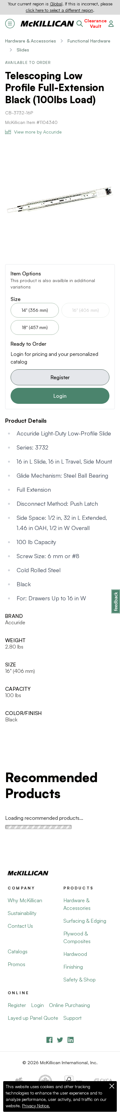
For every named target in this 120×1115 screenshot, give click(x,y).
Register (60, 377)
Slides (23, 49)
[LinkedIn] (71, 1040)
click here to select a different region (59, 10)
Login (60, 396)
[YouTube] (60, 1040)
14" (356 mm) (34, 310)
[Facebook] (49, 1040)
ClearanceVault (95, 23)
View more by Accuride (38, 132)
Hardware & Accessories (30, 40)
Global (56, 3)
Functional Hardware (89, 40)
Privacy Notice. (36, 1105)
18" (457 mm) (35, 327)
